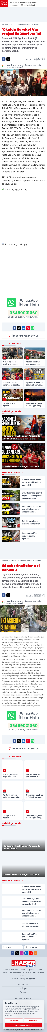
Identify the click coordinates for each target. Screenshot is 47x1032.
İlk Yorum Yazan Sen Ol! (25, 335)
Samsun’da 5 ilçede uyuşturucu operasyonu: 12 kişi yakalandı (23, 3)
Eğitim (13, 24)
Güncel (13, 561)
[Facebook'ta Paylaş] (3, 59)
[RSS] (35, 953)
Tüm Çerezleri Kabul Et (23, 1025)
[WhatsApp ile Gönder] (32, 328)
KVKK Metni (33, 1020)
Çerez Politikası (14, 1020)
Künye (23, 988)
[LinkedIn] (26, 953)
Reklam (23, 992)
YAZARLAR (33, 947)
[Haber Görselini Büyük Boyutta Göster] (23, 82)
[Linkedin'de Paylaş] (23, 328)
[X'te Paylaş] (8, 59)
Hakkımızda (23, 984)
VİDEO (8, 947)
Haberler (5, 24)
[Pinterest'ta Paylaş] (28, 328)
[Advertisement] (23, 15)
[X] (17, 953)
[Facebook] (12, 953)
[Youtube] (31, 953)
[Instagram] (22, 953)
